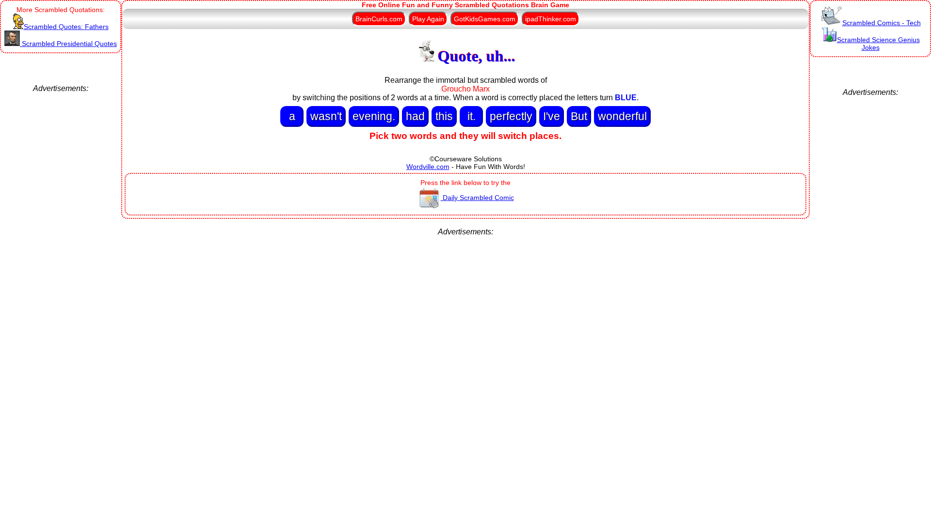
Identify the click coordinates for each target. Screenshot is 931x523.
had (415, 116)
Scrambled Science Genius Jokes (878, 43)
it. (471, 116)
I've (551, 116)
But (579, 116)
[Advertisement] (60, 238)
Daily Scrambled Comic (477, 197)
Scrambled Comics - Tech (881, 23)
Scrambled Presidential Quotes (68, 43)
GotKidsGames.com (484, 19)
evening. (374, 116)
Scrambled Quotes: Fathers (66, 27)
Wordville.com (427, 166)
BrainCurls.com (378, 19)
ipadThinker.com (550, 19)
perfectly (511, 116)
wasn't (326, 116)
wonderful (622, 116)
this (444, 116)
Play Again (428, 19)
